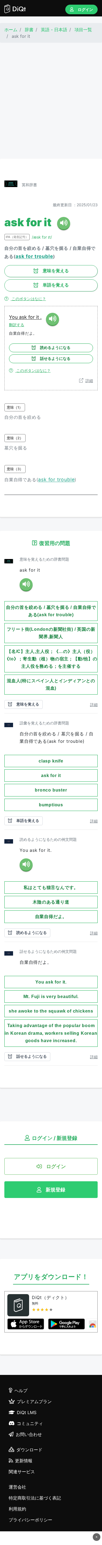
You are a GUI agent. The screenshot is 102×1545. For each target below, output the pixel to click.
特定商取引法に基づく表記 (35, 1498)
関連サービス (22, 1471)
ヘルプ (20, 1390)
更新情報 (23, 1460)
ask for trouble (34, 256)
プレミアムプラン (34, 1401)
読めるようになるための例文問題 (48, 839)
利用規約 (17, 1509)
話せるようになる (55, 358)
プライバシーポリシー (30, 1520)
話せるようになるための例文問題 (48, 951)
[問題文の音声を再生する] (26, 584)
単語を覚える (56, 285)
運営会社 (17, 1487)
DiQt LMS (26, 1412)
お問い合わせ (29, 1434)
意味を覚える (56, 270)
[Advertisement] (51, 100)
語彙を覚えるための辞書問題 (44, 723)
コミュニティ (30, 1423)
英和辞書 (29, 184)
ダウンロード (29, 1449)
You (14, 317)
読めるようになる (55, 347)
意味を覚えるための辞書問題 (44, 559)
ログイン (85, 9)
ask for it (29, 317)
